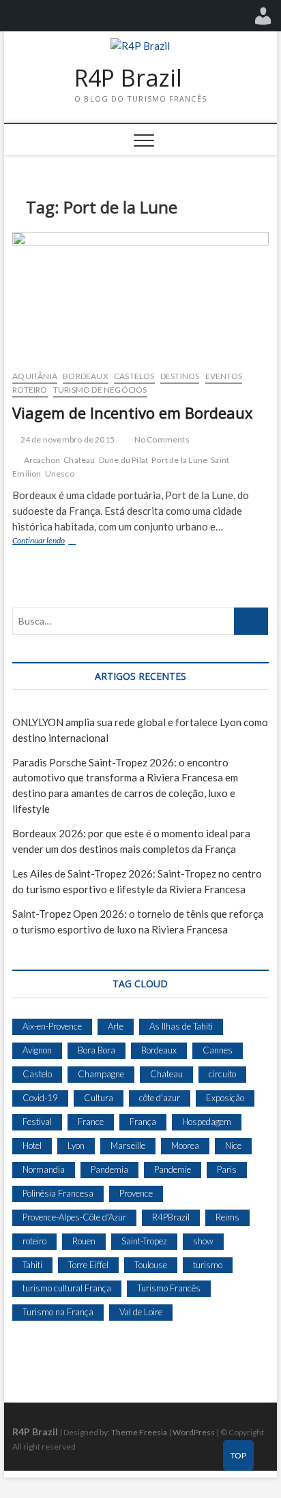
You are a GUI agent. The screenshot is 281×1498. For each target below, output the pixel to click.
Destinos (180, 376)
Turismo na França (58, 1311)
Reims (227, 1217)
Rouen (83, 1240)
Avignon (37, 1050)
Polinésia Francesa (58, 1193)
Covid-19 (40, 1097)
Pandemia (109, 1169)
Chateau (79, 460)
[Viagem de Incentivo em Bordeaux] (140, 296)
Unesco (59, 473)
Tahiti (32, 1264)
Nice (233, 1145)
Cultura (98, 1097)
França (143, 1121)
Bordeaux (85, 376)
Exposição (225, 1097)
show (203, 1240)
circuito (222, 1073)
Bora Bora (96, 1050)
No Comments (160, 439)
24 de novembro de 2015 (66, 439)
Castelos (134, 376)
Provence (136, 1193)
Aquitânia (34, 376)
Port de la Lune (179, 460)
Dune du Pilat (124, 460)
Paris (227, 1169)
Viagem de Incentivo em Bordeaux (132, 412)
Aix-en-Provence (52, 1026)
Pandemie (172, 1169)
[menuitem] (263, 15)
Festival (37, 1121)
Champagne (101, 1073)
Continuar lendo (54, 542)
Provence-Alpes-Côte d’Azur (74, 1217)
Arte (115, 1026)
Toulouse (150, 1264)
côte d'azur (159, 1097)
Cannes (218, 1050)
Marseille (127, 1145)
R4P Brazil (128, 78)
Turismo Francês (169, 1288)
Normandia (44, 1169)
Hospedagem (206, 1121)
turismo (207, 1264)
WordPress (194, 1432)
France (91, 1121)
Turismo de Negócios (100, 390)
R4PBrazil (171, 1217)
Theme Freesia (139, 1432)
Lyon (76, 1145)
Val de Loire (140, 1311)
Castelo (37, 1073)
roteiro (34, 1240)
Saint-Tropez (144, 1240)
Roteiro (29, 390)
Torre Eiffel (88, 1264)
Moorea (185, 1145)
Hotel (32, 1145)
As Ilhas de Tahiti (181, 1026)
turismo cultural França (67, 1288)
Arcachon (42, 460)
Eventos (223, 376)
